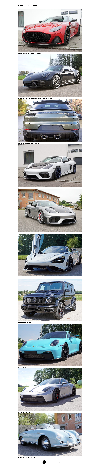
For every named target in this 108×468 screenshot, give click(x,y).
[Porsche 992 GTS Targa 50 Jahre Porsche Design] (50, 75)
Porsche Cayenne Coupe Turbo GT (29, 143)
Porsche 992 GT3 (24, 367)
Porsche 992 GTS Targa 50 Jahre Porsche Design (35, 98)
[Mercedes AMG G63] (50, 300)
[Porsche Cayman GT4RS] (50, 165)
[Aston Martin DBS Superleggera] (50, 30)
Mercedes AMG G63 (24, 322)
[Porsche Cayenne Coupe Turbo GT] (50, 120)
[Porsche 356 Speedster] (50, 434)
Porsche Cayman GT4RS (26, 188)
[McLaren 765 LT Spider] (50, 255)
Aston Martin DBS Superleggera (29, 53)
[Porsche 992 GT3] (50, 345)
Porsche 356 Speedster (26, 457)
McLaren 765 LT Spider (26, 277)
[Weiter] (64, 462)
